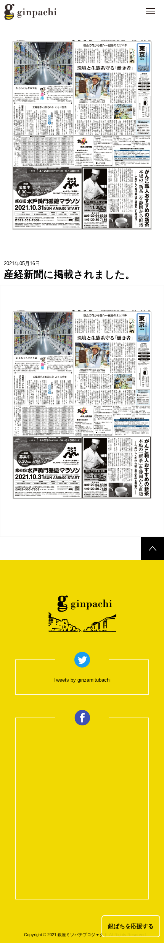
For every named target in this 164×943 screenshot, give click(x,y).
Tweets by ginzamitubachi (82, 680)
